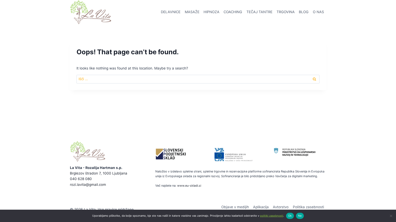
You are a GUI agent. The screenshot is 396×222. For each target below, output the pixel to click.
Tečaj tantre (259, 12)
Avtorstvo (281, 207)
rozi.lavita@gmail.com (88, 185)
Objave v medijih (235, 207)
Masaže (192, 12)
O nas (318, 12)
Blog (304, 12)
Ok (290, 215)
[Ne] (391, 216)
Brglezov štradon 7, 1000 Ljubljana (98, 173)
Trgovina (286, 12)
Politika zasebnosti (308, 207)
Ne (300, 215)
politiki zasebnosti (271, 215)
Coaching (233, 12)
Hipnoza (211, 12)
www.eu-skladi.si (189, 185)
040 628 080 (81, 179)
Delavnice (170, 12)
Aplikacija (261, 207)
